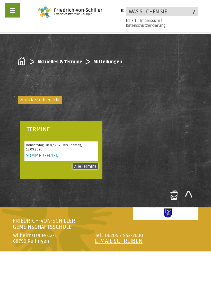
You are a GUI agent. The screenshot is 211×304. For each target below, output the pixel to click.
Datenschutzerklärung (145, 25)
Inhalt (131, 20)
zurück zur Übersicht (40, 100)
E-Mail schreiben (119, 241)
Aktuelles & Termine (60, 62)
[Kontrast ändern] (122, 10)
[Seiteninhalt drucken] (174, 195)
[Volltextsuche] (162, 11)
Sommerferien (42, 155)
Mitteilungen (107, 62)
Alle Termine (85, 166)
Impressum (150, 20)
